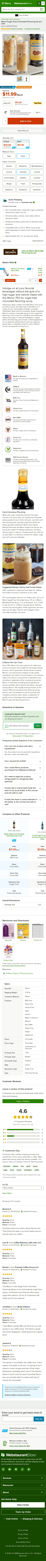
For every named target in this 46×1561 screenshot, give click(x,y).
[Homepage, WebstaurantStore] (23, 3)
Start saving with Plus (17, 1433)
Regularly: (6, 91)
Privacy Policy (28, 736)
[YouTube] (10, 1469)
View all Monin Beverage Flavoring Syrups (32, 252)
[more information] (33, 202)
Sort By (5, 1184)
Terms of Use (17, 736)
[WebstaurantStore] (23, 1455)
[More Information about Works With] (15, 262)
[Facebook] (16, 1469)
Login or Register (23, 1101)
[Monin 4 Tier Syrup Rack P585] (13, 275)
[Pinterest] (29, 1469)
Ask (37, 726)
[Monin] (10, 252)
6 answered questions (32, 29)
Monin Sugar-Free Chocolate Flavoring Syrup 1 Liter (14, 835)
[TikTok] (22, 1469)
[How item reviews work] (32, 1124)
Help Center (23, 1505)
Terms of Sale (23, 1530)
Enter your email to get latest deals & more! (22, 1413)
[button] (20, 79)
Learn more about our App (19, 1446)
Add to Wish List (23, 131)
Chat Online (12, 1519)
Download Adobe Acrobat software (13, 965)
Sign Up (38, 1419)
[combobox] (23, 9)
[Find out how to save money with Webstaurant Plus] (2, 269)
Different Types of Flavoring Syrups (25, 973)
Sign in (38, 112)
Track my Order (23, 1512)
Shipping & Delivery (32, 1519)
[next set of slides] (44, 275)
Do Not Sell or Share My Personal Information (23, 1546)
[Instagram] (3, 1469)
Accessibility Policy (23, 1542)
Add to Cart (10, 280)
